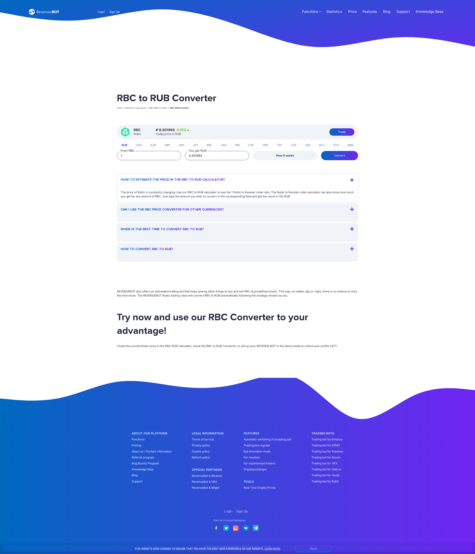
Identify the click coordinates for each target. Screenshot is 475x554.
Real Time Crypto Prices (260, 487)
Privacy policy (201, 445)
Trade (342, 132)
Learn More (272, 548)
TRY (279, 145)
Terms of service (203, 439)
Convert (339, 155)
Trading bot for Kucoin (326, 457)
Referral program (143, 457)
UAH (224, 145)
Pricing (136, 445)
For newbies (252, 457)
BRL (209, 145)
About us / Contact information (152, 451)
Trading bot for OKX (325, 463)
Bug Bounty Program (145, 463)
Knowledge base (143, 469)
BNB (350, 145)
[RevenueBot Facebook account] (216, 528)
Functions (138, 439)
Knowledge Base (429, 11)
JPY (195, 145)
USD (139, 145)
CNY (182, 145)
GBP (167, 145)
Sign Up (114, 12)
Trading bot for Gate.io (326, 469)
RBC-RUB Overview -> (159, 108)
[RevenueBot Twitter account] (226, 528)
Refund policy (201, 457)
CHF (294, 145)
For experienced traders (259, 463)
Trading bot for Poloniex (327, 451)
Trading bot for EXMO (326, 445)
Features (370, 11)
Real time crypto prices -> (136, 108)
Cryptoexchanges (255, 469)
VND (265, 145)
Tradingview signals (257, 445)
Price (352, 11)
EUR (153, 145)
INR (237, 145)
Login (101, 12)
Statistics (334, 11)
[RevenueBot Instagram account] (236, 528)
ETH (336, 145)
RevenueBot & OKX (204, 481)
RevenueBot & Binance (207, 476)
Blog (386, 11)
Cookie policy (201, 451)
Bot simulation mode (257, 451)
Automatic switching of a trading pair (267, 439)
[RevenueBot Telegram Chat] (256, 528)
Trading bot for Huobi (326, 475)
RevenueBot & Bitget (205, 487)
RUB (124, 145)
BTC (322, 145)
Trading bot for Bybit (325, 481)
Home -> (121, 108)
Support (403, 11)
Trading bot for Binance (327, 439)
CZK (251, 145)
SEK (308, 145)
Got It (313, 548)
